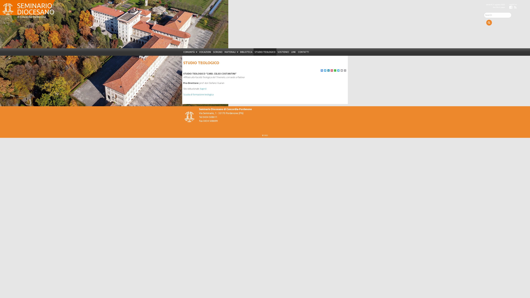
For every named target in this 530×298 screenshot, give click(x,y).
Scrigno (215, 52)
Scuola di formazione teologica (198, 94)
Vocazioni (203, 52)
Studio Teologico (260, 52)
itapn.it (203, 88)
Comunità (188, 52)
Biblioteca (243, 52)
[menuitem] (189, 51)
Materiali (227, 52)
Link (287, 52)
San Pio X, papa (499, 7)
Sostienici (277, 52)
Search (489, 22)
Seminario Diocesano (34, 7)
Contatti (297, 52)
